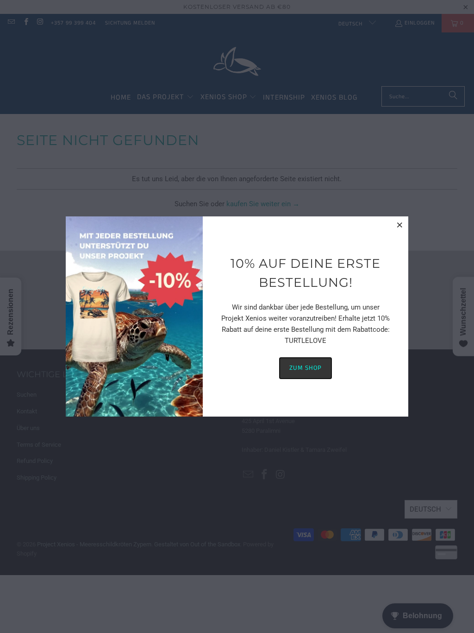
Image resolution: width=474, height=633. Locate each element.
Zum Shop (305, 368)
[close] (400, 224)
